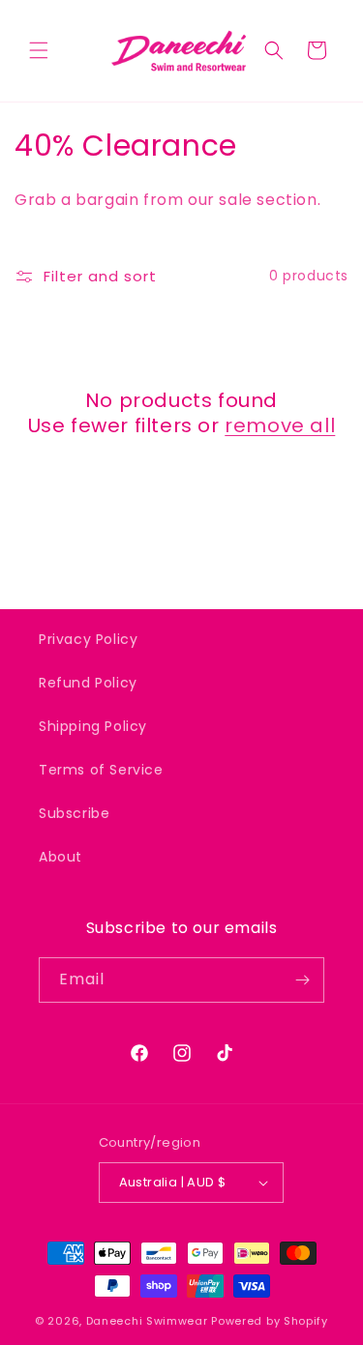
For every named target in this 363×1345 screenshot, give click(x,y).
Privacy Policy (88, 639)
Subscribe (74, 813)
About (60, 856)
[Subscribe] (302, 980)
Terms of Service (101, 769)
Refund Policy (88, 682)
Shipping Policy (93, 726)
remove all (280, 425)
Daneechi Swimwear (147, 1321)
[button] (38, 50)
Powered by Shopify (269, 1321)
